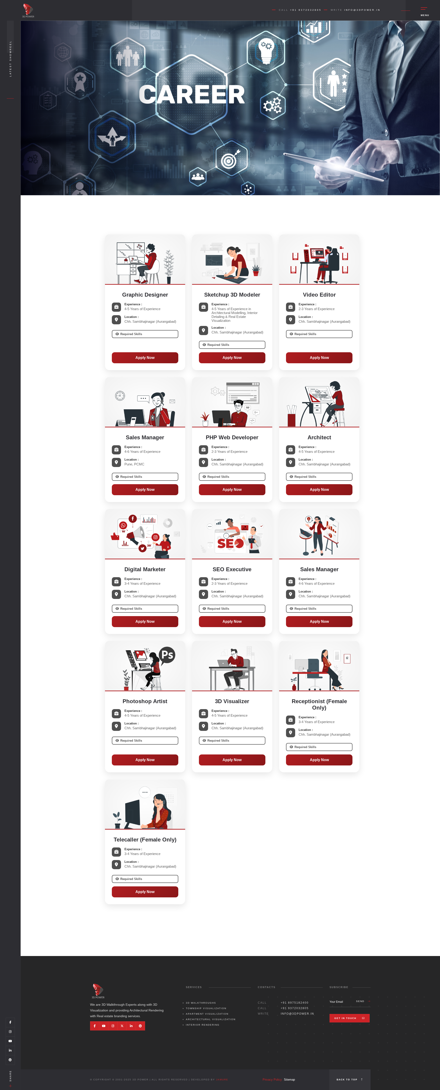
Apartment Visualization (207, 1014)
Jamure (222, 1079)
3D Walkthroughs (201, 1003)
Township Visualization (206, 1008)
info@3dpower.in (362, 10)
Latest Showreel (10, 58)
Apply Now (144, 358)
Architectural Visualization (211, 1019)
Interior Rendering (203, 1025)
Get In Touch (346, 1018)
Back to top (348, 1079)
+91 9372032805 (306, 10)
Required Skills (131, 334)
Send (361, 1001)
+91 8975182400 (295, 1002)
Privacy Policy (272, 1079)
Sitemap (289, 1079)
